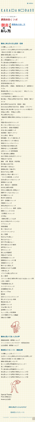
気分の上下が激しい (7, 237)
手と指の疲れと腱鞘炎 (8, 153)
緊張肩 (3, 294)
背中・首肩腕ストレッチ (8, 200)
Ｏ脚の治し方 (5, 270)
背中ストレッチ (5, 250)
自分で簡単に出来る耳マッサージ (11, 156)
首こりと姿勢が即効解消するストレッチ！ (14, 57)
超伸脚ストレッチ (6, 310)
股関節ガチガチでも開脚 (8, 268)
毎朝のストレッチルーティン (10, 143)
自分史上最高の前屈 (7, 187)
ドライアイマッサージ (8, 231)
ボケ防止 (3, 216)
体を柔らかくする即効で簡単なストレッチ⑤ (14, 68)
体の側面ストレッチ (7, 195)
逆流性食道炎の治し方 (8, 83)
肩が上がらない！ (6, 239)
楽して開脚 (4, 234)
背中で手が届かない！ (8, 242)
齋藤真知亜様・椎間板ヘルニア (10, 340)
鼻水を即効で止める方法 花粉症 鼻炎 (13, 104)
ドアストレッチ (5, 224)
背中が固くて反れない (8, 166)
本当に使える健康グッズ (8, 130)
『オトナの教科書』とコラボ (10, 177)
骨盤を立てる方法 (6, 159)
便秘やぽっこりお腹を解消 (9, 148)
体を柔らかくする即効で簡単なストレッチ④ (14, 73)
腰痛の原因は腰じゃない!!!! (9, 55)
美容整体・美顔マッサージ (9, 133)
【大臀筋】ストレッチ (8, 213)
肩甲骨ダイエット (6, 247)
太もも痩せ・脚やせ (7, 135)
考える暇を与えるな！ (8, 114)
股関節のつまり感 (6, 182)
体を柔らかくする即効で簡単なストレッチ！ (14, 81)
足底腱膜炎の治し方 (7, 289)
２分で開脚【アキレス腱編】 (10, 315)
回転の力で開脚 (5, 317)
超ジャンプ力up (6, 291)
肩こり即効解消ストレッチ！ (10, 60)
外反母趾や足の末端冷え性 (9, 146)
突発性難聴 (4, 226)
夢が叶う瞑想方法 (6, 198)
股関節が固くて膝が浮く (8, 169)
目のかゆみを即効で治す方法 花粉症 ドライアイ (16, 107)
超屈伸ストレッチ (6, 304)
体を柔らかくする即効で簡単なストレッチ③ (14, 75)
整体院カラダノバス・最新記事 (12, 350)
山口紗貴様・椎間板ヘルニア (10, 345)
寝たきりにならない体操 (8, 299)
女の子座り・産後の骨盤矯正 (10, 127)
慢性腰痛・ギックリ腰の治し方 (10, 138)
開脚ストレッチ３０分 (8, 211)
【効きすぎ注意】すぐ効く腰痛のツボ (12, 52)
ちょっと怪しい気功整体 (8, 312)
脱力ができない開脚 (7, 172)
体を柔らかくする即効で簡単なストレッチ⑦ (14, 65)
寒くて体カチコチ (6, 229)
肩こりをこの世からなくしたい (10, 125)
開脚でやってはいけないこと (10, 192)
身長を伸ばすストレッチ (8, 205)
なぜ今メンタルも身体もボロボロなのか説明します (16, 49)
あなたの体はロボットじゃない (10, 221)
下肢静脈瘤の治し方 (7, 283)
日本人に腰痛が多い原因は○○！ (10, 190)
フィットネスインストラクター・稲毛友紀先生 (15, 343)
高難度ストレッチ (6, 203)
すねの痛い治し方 (6, 307)
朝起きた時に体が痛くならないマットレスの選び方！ (17, 109)
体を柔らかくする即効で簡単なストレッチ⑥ (14, 70)
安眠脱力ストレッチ (7, 263)
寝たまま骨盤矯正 (6, 252)
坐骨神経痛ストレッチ (8, 257)
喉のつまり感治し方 (7, 265)
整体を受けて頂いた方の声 (10, 336)
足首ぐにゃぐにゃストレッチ (10, 296)
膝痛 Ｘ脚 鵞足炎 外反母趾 (10, 161)
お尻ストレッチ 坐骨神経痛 (9, 151)
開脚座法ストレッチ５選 (8, 260)
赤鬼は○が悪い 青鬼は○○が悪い (11, 112)
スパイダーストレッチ (8, 286)
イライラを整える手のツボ (9, 273)
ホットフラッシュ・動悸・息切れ (11, 208)
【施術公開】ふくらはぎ (8, 218)
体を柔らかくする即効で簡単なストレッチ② (14, 78)
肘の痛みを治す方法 (7, 164)
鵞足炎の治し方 (5, 302)
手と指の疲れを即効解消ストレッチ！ (12, 62)
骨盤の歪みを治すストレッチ (10, 122)
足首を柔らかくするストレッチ (10, 179)
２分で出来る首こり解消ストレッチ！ (12, 96)
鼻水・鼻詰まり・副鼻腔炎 (9, 185)
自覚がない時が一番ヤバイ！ (10, 174)
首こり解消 (4, 276)
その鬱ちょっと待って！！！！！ (11, 47)
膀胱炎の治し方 (18, 24)
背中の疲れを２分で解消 (8, 244)
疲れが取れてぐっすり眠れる (10, 140)
